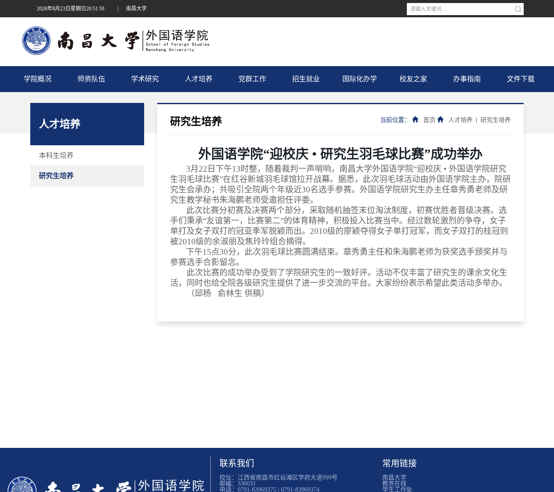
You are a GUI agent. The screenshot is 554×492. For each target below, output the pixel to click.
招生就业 (306, 79)
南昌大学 (136, 9)
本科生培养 (56, 155)
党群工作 (252, 79)
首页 (429, 120)
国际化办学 (359, 79)
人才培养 (199, 79)
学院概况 (38, 79)
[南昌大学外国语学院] (118, 40)
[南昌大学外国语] (107, 483)
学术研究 (145, 79)
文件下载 (521, 79)
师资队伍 (91, 79)
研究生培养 (56, 175)
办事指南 (467, 79)
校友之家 (413, 79)
